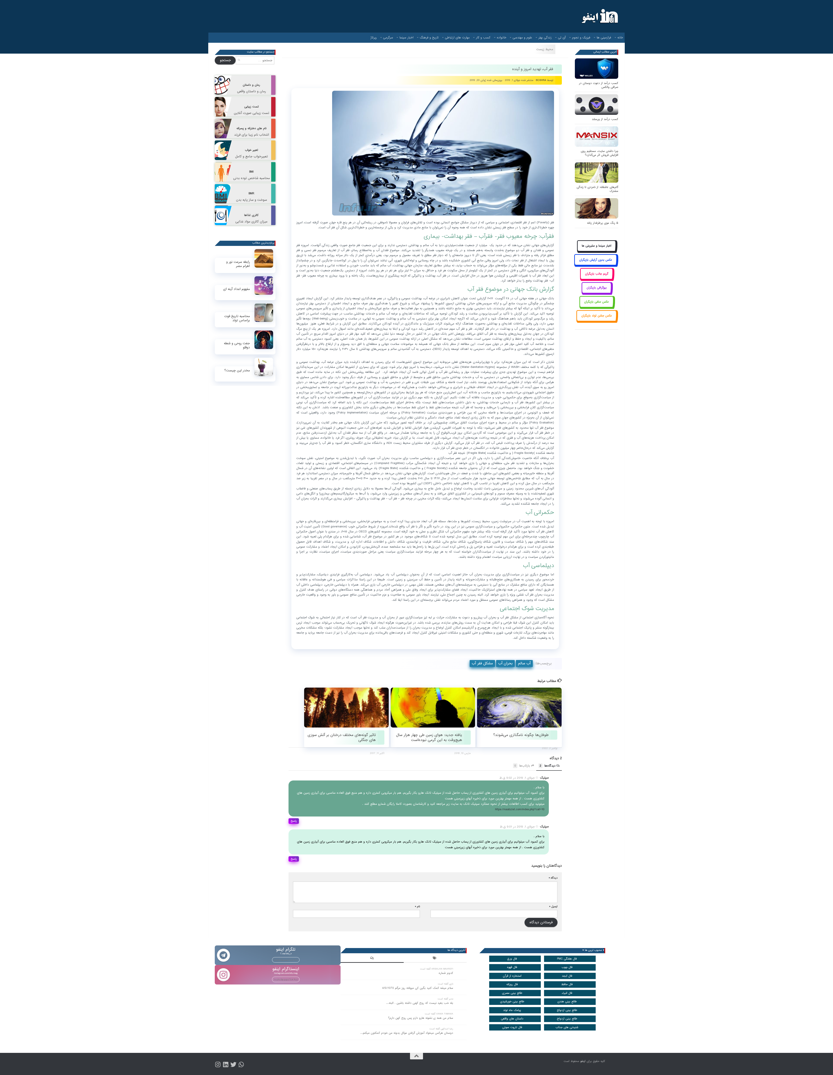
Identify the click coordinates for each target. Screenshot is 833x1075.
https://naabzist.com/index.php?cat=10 (519, 809)
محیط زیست (544, 49)
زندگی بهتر (545, 37)
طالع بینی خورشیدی (512, 1001)
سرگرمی (388, 37)
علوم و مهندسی (522, 37)
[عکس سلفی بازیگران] (596, 306)
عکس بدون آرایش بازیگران (595, 260)
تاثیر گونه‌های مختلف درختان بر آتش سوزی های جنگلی (342, 737)
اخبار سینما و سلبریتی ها (596, 246)
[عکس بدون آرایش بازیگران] (595, 264)
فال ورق (512, 958)
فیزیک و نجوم (581, 37)
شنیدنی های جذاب (567, 1027)
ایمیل (553, 906)
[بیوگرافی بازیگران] (596, 292)
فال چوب (567, 967)
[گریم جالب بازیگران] (596, 278)
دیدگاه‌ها (548, 766)
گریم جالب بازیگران (596, 274)
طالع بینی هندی (567, 1001)
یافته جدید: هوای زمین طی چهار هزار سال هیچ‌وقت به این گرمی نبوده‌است (429, 737)
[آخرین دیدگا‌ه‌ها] (372, 959)
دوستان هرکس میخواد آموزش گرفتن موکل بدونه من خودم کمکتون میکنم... (406, 1033)
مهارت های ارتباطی (457, 37)
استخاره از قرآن (512, 976)
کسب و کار (483, 37)
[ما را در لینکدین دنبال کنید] (226, 1065)
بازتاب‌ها (522, 766)
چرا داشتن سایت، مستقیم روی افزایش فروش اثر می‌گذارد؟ (599, 153)
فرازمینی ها (604, 37)
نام (417, 906)
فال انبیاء (567, 993)
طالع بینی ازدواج (567, 1010)
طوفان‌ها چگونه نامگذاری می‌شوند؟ (521, 735)
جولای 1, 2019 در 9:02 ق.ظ (517, 777)
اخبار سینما (406, 37)
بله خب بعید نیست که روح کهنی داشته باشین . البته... (419, 1003)
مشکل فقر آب (482, 663)
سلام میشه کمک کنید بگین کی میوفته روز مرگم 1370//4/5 (417, 988)
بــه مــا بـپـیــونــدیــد (286, 959)
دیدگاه (553, 878)
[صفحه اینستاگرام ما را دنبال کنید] (218, 1065)
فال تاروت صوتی (512, 1027)
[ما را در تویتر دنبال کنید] (233, 1065)
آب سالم (524, 663)
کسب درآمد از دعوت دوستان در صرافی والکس (598, 85)
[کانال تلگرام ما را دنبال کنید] (241, 1065)
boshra (541, 80)
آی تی (562, 37)
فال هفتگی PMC (567, 958)
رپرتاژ (374, 37)
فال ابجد (567, 976)
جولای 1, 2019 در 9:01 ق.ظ (517, 826)
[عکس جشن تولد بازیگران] (596, 320)
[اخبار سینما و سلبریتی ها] (597, 251)
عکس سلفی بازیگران (596, 302)
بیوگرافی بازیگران (597, 287)
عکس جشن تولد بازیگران (596, 315)
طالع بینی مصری (512, 993)
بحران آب (505, 663)
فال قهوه (512, 967)
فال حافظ (567, 984)
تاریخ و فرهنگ (429, 37)
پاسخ (294, 821)
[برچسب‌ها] (435, 959)
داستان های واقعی (512, 1018)
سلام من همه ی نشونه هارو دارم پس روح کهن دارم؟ (420, 1018)
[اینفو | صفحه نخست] (599, 16)
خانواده (501, 37)
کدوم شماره (446, 973)
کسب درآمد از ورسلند (605, 119)
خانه (620, 37)
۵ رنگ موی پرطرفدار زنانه (602, 223)
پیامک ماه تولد (512, 1010)
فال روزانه (512, 984)
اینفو (582, 1061)
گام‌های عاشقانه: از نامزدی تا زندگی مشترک (597, 189)
